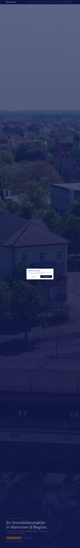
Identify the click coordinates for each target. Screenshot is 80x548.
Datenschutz (34, 273)
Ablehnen (34, 276)
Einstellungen (40, 273)
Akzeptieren (46, 276)
